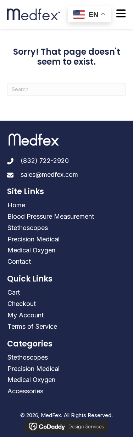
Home (16, 205)
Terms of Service (32, 326)
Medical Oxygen (31, 250)
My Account (25, 315)
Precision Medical (33, 239)
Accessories (25, 391)
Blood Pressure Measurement (50, 216)
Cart (13, 292)
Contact (19, 261)
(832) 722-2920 (45, 160)
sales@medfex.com (49, 174)
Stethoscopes (27, 227)
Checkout (21, 303)
